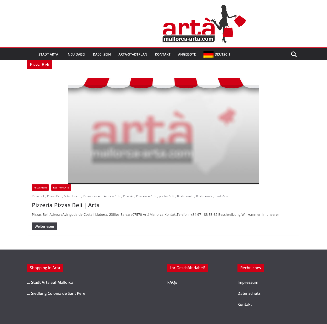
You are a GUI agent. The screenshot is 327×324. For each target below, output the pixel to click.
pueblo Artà (167, 196)
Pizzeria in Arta (146, 196)
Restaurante (185, 196)
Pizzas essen (91, 196)
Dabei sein (102, 54)
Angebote (187, 54)
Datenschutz (248, 293)
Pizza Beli (38, 196)
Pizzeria (128, 196)
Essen (76, 196)
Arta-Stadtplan (132, 54)
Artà (67, 196)
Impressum (247, 282)
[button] (59, 54)
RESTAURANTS (61, 187)
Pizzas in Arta (111, 196)
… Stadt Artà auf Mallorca (50, 282)
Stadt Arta (48, 54)
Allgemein (40, 187)
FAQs (172, 282)
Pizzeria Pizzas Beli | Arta (66, 205)
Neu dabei (76, 54)
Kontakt (162, 54)
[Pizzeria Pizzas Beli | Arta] (163, 131)
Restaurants (204, 196)
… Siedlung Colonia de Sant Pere (56, 293)
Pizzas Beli (54, 196)
